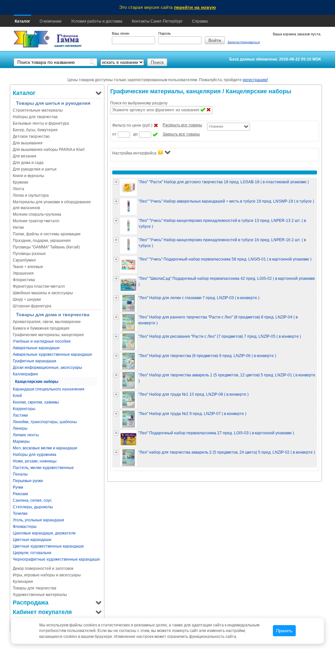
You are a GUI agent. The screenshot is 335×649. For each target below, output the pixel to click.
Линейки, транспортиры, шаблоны (45, 422)
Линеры (20, 428)
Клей (17, 395)
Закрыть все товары (181, 134)
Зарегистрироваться (243, 42)
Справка (200, 21)
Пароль (164, 33)
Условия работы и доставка (96, 21)
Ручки (18, 487)
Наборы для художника (34, 454)
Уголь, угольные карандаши (38, 520)
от (114, 134)
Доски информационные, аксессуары (47, 367)
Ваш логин (120, 33)
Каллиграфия (25, 374)
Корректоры (24, 408)
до (135, 134)
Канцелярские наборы (36, 381)
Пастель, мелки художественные (43, 467)
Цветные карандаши (32, 539)
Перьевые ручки (28, 480)
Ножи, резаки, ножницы (35, 461)
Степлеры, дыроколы (33, 507)
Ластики (20, 415)
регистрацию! (255, 80)
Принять (284, 630)
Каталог (22, 21)
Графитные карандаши (34, 361)
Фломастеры (25, 526)
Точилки (20, 513)
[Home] (31, 39)
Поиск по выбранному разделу (139, 103)
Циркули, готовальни (32, 552)
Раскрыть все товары (182, 125)
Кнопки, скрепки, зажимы (36, 402)
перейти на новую (195, 7)
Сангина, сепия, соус (32, 500)
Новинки (216, 126)
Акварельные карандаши (36, 348)
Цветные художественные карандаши (48, 546)
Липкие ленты (26, 435)
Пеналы (20, 474)
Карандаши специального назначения (48, 389)
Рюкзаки (20, 494)
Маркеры (21, 441)
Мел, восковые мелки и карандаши (45, 448)
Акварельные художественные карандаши (52, 354)
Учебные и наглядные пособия (42, 341)
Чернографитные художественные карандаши (56, 559)
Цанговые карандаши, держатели (44, 533)
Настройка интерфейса (134, 153)
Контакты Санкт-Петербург (157, 21)
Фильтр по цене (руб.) (132, 125)
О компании (51, 21)
